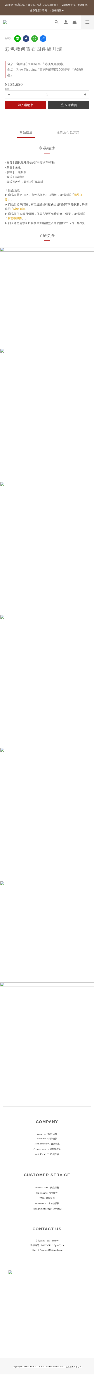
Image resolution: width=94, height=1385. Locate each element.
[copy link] (43, 38)
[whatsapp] (34, 38)
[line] (17, 38)
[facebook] (26, 38)
